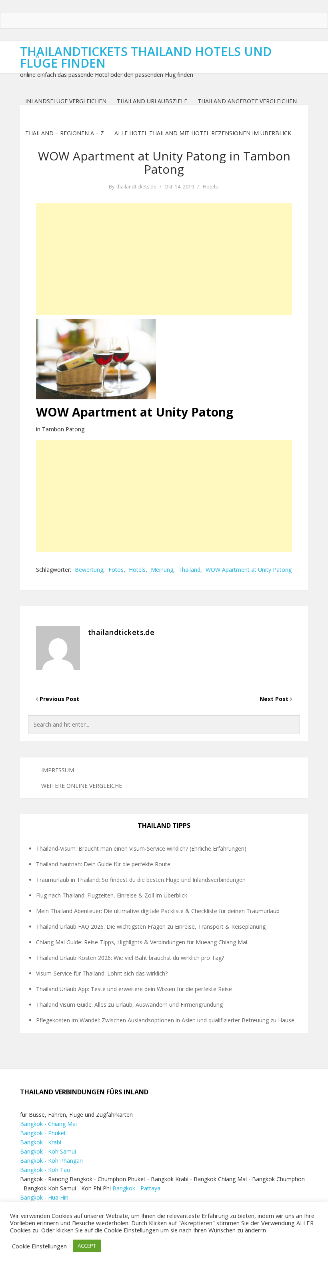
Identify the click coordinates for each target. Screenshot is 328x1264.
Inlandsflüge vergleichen (65, 101)
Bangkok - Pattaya (136, 1188)
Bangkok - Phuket (43, 1133)
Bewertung (89, 569)
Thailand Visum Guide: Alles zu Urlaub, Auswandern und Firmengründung (129, 1004)
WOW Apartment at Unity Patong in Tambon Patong (164, 162)
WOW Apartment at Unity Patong (249, 569)
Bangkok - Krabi (40, 1142)
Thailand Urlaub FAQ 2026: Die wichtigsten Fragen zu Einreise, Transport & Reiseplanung (151, 926)
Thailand (189, 569)
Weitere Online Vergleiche (81, 785)
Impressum (57, 770)
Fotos (116, 569)
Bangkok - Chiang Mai (48, 1124)
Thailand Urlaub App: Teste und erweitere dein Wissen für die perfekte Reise (134, 989)
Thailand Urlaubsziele (152, 101)
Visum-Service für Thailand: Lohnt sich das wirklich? (102, 973)
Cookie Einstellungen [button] (39, 1246)
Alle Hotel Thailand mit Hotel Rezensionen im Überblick (202, 133)
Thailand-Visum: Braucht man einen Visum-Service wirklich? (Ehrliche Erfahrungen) (141, 848)
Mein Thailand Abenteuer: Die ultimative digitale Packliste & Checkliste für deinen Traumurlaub (158, 911)
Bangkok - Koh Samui (48, 1151)
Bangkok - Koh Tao (45, 1170)
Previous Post (58, 699)
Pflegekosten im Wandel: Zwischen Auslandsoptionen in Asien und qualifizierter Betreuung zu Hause (165, 1020)
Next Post (275, 699)
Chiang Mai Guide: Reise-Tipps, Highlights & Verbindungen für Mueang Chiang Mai (141, 942)
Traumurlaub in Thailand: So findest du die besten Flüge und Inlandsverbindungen (141, 879)
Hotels (210, 186)
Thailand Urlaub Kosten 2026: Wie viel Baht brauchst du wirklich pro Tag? (130, 958)
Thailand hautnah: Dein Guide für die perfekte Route (103, 864)
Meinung (162, 569)
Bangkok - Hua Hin (44, 1197)
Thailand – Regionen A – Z (64, 133)
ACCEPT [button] (87, 1245)
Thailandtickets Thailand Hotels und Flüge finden (146, 57)
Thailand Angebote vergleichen (247, 101)
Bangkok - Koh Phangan (51, 1160)
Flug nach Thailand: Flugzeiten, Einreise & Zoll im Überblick (111, 895)
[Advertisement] (164, 259)
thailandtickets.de (136, 186)
